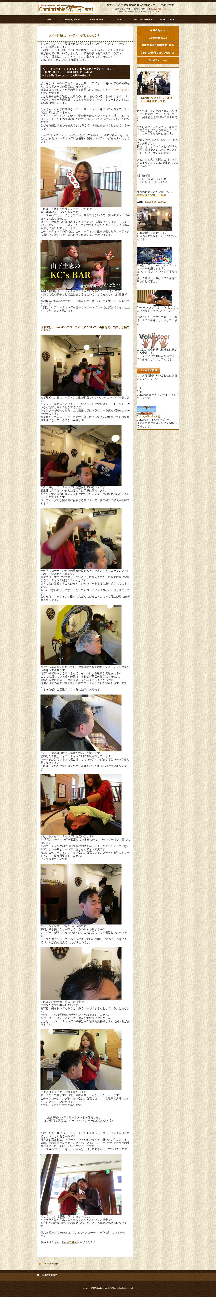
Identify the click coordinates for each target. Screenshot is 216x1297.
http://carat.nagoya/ (155, 201)
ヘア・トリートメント (116, 89)
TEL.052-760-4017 (158, 9)
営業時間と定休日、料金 (151, 195)
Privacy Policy (48, 1274)
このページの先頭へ (49, 1263)
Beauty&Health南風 (148, 416)
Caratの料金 (69, 1242)
